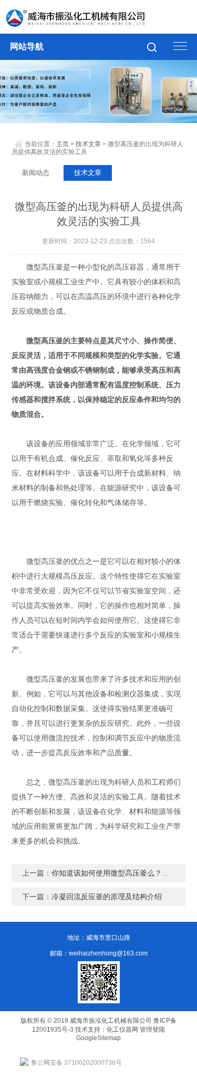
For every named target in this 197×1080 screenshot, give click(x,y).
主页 (62, 144)
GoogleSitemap (98, 1038)
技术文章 (88, 144)
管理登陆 (152, 1029)
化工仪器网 (122, 1029)
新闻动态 (35, 173)
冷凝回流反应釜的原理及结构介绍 (106, 896)
